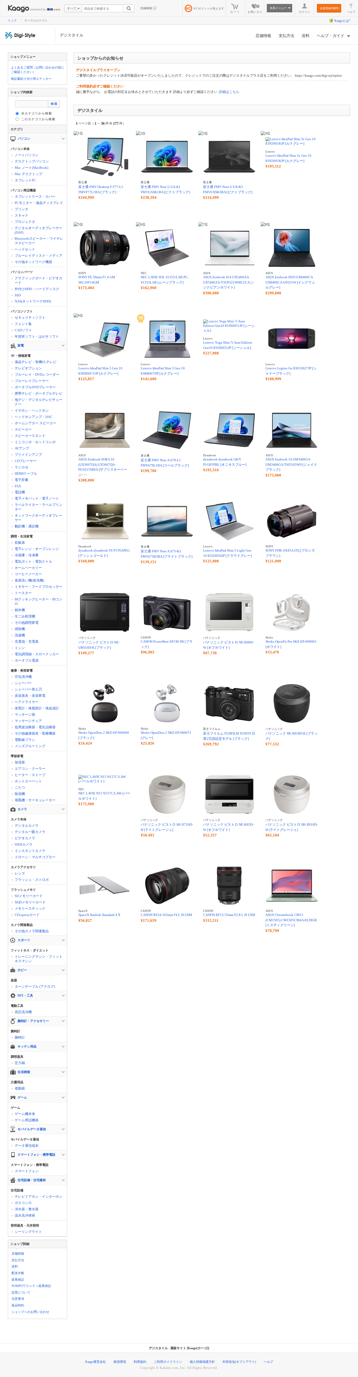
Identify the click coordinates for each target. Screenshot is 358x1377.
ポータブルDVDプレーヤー (35, 387)
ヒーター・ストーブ (30, 775)
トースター (23, 593)
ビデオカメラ (25, 838)
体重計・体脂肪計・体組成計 (37, 708)
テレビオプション (28, 368)
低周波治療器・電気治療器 (35, 727)
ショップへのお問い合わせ (30, 1312)
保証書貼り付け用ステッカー (31, 79)
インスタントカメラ (30, 851)
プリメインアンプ (28, 455)
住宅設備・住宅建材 (32, 1180)
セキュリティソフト (30, 318)
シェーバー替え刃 (28, 689)
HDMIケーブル (26, 473)
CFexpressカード (27, 915)
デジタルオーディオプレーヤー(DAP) (38, 230)
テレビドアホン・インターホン (38, 1196)
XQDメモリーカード (30, 902)
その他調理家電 (27, 623)
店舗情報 (263, 36)
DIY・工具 (25, 995)
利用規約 (140, 1362)
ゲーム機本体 (25, 1114)
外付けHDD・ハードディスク (37, 289)
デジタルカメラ (27, 826)
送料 (306, 36)
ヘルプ (351, 11)
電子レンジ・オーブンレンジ (37, 549)
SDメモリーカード (29, 896)
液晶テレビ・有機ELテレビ (35, 362)
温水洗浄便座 (25, 1215)
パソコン (24, 138)
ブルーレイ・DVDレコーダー (37, 374)
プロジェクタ (25, 222)
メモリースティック (30, 908)
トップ (12, 20)
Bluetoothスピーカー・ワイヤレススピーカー (39, 241)
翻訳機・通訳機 (27, 526)
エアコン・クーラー (30, 769)
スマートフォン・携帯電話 (36, 1154)
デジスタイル (71, 35)
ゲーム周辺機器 (27, 1120)
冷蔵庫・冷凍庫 (27, 555)
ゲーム (22, 1097)
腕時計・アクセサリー (33, 1021)
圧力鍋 (20, 1063)
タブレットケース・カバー (35, 196)
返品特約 (18, 1305)
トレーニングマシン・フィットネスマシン (38, 959)
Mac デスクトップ (28, 174)
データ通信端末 (27, 1146)
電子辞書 (21, 480)
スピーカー (23, 429)
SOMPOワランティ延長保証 (31, 1286)
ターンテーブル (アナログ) (35, 986)
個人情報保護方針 (202, 1362)
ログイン (304, 11)
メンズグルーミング (30, 746)
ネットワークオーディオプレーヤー (38, 518)
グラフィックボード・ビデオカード (38, 280)
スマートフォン (27, 1171)
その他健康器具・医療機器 (35, 733)
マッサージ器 (25, 714)
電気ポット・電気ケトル (33, 561)
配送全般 (18, 1273)
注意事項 (18, 1299)
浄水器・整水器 (27, 1209)
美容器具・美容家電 (30, 696)
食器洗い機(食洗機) (29, 580)
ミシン (20, 648)
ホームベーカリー (28, 568)
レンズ (20, 873)
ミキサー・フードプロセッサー (38, 587)
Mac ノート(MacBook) (31, 168)
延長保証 (18, 1279)
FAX (18, 486)
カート (235, 11)
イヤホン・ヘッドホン (32, 410)
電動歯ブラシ (25, 740)
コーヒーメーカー (28, 574)
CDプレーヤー (25, 461)
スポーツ (24, 940)
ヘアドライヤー (27, 702)
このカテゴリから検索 (38, 119)
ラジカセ (21, 467)
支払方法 (286, 36)
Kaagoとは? (342, 21)
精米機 (20, 610)
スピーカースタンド (30, 436)
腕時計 (20, 1037)
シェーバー (23, 683)
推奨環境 (119, 1362)
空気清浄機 (23, 677)
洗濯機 (20, 635)
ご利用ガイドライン (168, 1362)
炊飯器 (20, 542)
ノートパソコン (27, 155)
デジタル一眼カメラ (30, 832)
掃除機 (20, 629)
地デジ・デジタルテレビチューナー (38, 402)
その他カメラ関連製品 (32, 931)
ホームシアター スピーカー (35, 423)
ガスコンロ (23, 1203)
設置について (21, 1292)
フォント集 (23, 324)
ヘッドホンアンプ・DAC (33, 417)
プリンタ (21, 209)
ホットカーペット (28, 781)
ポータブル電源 (27, 660)
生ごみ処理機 (25, 616)
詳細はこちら (228, 92)
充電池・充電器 (27, 641)
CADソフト (23, 330)
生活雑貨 (24, 1072)
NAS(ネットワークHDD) (33, 301)
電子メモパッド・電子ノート (37, 498)
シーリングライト (28, 1232)
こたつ (20, 787)
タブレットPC (25, 180)
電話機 (20, 492)
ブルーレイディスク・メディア (38, 256)
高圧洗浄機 (23, 1012)
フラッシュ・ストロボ (32, 880)
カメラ (22, 809)
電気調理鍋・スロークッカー (37, 654)
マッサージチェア (28, 721)
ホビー (22, 970)
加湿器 (20, 762)
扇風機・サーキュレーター (35, 800)
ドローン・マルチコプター (35, 857)
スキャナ (21, 215)
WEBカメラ (23, 844)
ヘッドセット (25, 249)
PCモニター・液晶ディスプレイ (39, 203)
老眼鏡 (20, 1088)
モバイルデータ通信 (32, 1129)
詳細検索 (146, 8)
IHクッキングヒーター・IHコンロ (38, 601)
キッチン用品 (27, 1046)
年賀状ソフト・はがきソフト (37, 336)
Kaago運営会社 (95, 1362)
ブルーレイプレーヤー (32, 381)
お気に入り (255, 9)
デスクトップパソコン (32, 161)
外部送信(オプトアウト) (239, 1362)
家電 (21, 345)
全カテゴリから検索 (36, 113)
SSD (18, 295)
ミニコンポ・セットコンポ (35, 442)
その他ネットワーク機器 (33, 262)
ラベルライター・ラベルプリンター (38, 507)
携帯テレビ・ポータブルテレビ (38, 393)
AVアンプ (22, 448)
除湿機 (20, 794)
